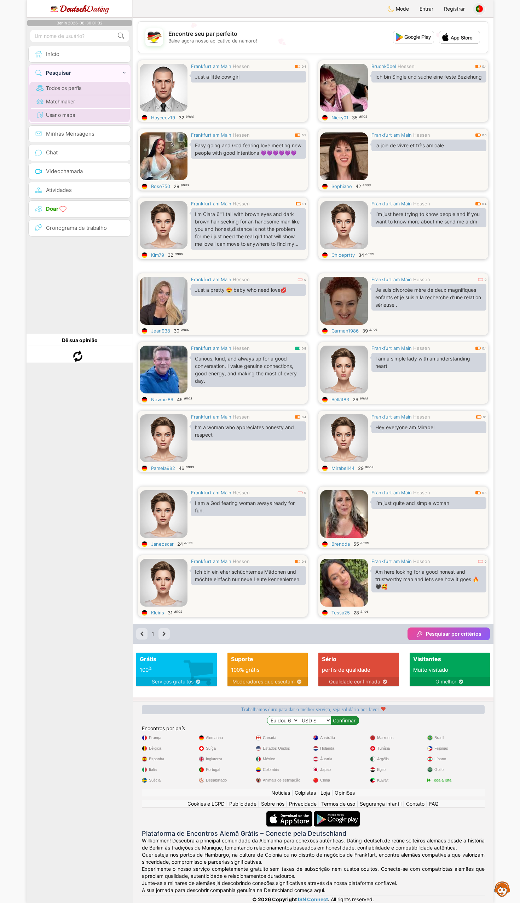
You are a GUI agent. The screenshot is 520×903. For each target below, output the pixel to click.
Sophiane (341, 186)
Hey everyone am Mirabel (404, 427)
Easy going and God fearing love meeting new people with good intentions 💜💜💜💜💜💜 (248, 149)
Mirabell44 (342, 468)
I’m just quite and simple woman (412, 503)
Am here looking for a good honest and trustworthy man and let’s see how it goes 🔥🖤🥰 (427, 579)
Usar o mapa (60, 115)
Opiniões (345, 793)
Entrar (426, 9)
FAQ (434, 804)
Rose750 (160, 186)
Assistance (502, 889)
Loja (325, 793)
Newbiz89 (162, 399)
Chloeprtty (343, 255)
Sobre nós (272, 804)
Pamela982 (163, 468)
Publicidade (242, 804)
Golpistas (305, 793)
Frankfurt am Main (211, 66)
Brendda (340, 544)
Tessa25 (340, 612)
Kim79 (157, 255)
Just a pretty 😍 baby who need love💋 (241, 290)
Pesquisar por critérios (453, 634)
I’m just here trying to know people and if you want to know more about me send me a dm (427, 218)
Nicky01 (339, 117)
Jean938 (160, 331)
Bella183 (340, 399)
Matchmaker (60, 101)
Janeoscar (162, 544)
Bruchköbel (383, 66)
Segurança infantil (380, 804)
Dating (84, 9)
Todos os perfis (63, 88)
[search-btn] (121, 36)
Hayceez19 (163, 117)
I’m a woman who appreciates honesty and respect (244, 431)
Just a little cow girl (217, 77)
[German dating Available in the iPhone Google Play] (337, 815)
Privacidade (303, 804)
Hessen (241, 66)
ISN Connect (313, 899)
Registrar (454, 9)
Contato (415, 804)
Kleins (157, 612)
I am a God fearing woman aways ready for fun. (245, 506)
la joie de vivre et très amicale (409, 145)
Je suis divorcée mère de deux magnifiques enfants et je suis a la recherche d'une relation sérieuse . (428, 297)
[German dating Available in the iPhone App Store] (290, 815)
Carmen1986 (345, 331)
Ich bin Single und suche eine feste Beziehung (428, 77)
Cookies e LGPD (206, 804)
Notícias (280, 793)
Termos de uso (338, 804)
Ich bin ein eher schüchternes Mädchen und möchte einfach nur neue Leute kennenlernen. (248, 575)
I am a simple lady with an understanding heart (422, 362)
